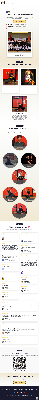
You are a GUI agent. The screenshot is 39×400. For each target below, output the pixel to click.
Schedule (21, 389)
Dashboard (31, 389)
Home (3, 389)
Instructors (15, 389)
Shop (36, 389)
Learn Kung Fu (9, 389)
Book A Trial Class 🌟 (19, 21)
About (26, 389)
